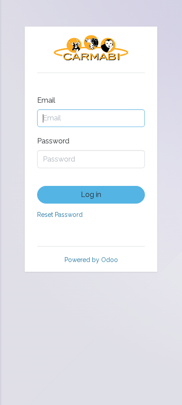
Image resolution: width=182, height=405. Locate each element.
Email (46, 100)
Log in (91, 194)
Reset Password (60, 214)
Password (53, 141)
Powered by (91, 259)
